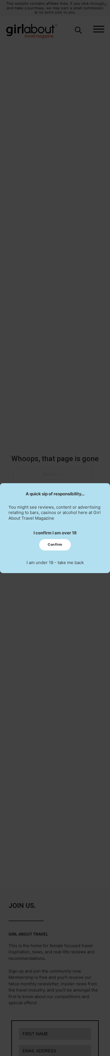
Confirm (55, 544)
